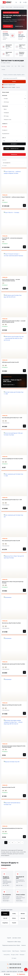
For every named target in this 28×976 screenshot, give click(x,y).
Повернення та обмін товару (14, 941)
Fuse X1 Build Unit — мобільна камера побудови (13, 197)
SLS (15, 66)
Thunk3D (14, 922)
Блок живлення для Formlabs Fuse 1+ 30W (12, 499)
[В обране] (25, 170)
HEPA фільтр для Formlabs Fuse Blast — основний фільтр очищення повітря (13, 321)
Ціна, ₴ (4, 137)
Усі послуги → (4, 868)
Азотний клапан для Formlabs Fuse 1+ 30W (12, 417)
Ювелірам (22, 954)
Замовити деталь (19, 26)
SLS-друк (14, 958)
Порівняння (23, 951)
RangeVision (5, 922)
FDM (19, 66)
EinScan (14, 918)
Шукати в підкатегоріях (9, 84)
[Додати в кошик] (24, 205)
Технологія (5, 106)
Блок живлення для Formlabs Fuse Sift (11, 540)
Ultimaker (23, 913)
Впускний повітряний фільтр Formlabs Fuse (12, 828)
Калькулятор (7, 954)
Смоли (22, 66)
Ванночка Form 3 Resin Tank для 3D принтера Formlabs (12, 582)
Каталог (8, 974)
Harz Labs (23, 918)
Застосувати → (14, 143)
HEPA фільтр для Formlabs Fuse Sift (10, 362)
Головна (2, 7)
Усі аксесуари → (8, 26)
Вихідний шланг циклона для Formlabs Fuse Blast (13, 664)
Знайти (14, 81)
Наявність (4, 123)
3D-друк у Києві (14, 954)
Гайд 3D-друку (15, 951)
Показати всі (14, 154)
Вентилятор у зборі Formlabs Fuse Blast (11, 623)
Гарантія (9, 937)
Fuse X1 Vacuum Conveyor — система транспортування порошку (11, 280)
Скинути (18, 87)
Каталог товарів (9, 7)
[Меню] (20, 2)
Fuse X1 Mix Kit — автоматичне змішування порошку (12, 238)
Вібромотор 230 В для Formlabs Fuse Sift (11, 705)
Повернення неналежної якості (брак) (11, 945)
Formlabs (8, 66)
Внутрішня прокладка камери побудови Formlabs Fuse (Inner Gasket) (13, 746)
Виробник (4, 95)
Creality (14, 913)
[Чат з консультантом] (25, 969)
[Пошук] (16, 2)
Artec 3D (5, 918)
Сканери (3, 69)
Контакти (23, 945)
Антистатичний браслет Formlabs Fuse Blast (12, 458)
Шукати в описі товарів (9, 87)
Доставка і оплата (17, 937)
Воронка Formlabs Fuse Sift (8, 787)
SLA (12, 66)
